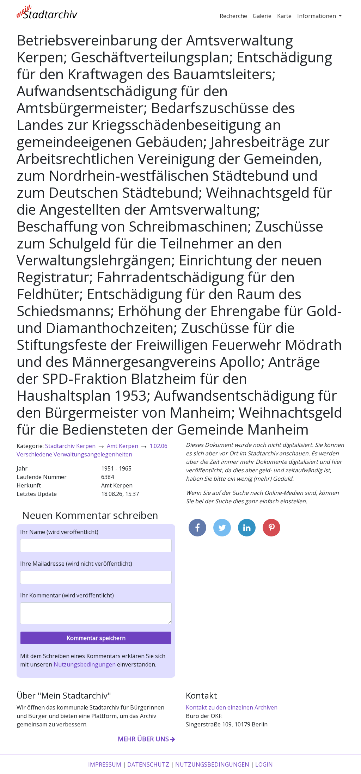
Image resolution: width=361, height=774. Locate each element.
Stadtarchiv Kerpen (70, 446)
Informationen (317, 16)
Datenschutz (148, 764)
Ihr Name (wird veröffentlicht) (59, 532)
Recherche (233, 16)
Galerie (262, 16)
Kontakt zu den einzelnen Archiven (231, 707)
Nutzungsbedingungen (85, 664)
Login (264, 764)
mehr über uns (143, 739)
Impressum (104, 764)
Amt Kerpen (122, 446)
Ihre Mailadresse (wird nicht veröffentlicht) (76, 563)
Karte (284, 16)
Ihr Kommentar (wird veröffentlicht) (67, 595)
